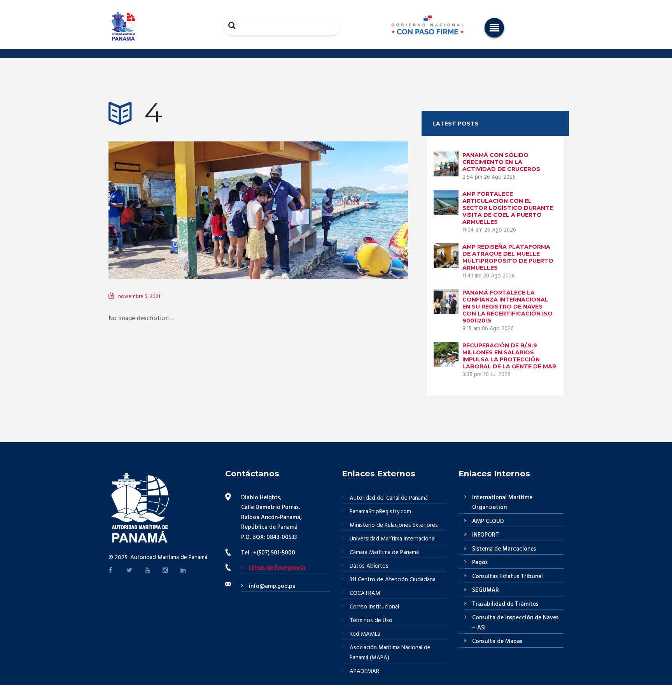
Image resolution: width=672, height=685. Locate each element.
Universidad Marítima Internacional (393, 539)
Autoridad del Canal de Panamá (389, 498)
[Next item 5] (333, 198)
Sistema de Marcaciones (504, 549)
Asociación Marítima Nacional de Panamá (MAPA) (390, 652)
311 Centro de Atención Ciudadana (393, 579)
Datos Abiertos (369, 566)
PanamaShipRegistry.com (380, 511)
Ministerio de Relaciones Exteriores (394, 525)
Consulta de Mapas (497, 641)
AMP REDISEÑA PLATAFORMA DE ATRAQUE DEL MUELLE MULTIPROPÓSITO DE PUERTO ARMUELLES (507, 257)
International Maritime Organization (502, 502)
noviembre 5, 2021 (139, 296)
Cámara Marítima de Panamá (384, 552)
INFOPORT (485, 535)
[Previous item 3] (183, 198)
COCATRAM (365, 593)
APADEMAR (364, 671)
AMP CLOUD (488, 521)
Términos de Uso (371, 620)
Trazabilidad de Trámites (505, 604)
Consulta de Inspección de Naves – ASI (515, 623)
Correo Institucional (374, 607)
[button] (494, 27)
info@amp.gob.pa (272, 586)
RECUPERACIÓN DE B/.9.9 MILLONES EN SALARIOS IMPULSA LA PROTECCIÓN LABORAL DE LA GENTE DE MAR (509, 356)
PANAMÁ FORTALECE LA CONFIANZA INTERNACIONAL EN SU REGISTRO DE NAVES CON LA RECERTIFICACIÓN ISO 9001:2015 (507, 306)
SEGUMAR (485, 590)
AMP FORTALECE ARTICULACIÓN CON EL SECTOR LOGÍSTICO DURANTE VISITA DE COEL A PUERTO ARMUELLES (507, 207)
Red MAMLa (365, 634)
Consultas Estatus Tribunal (507, 576)
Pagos (480, 562)
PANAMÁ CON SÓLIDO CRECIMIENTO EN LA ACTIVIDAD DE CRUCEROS (501, 162)
